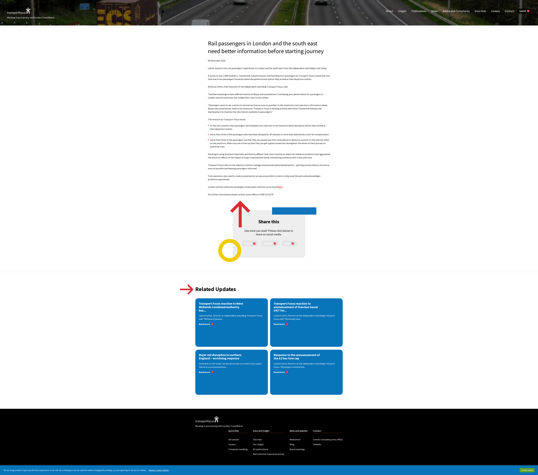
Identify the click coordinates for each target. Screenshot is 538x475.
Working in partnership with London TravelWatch (30, 17)
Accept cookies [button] (527, 470)
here (280, 186)
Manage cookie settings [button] (159, 470)
